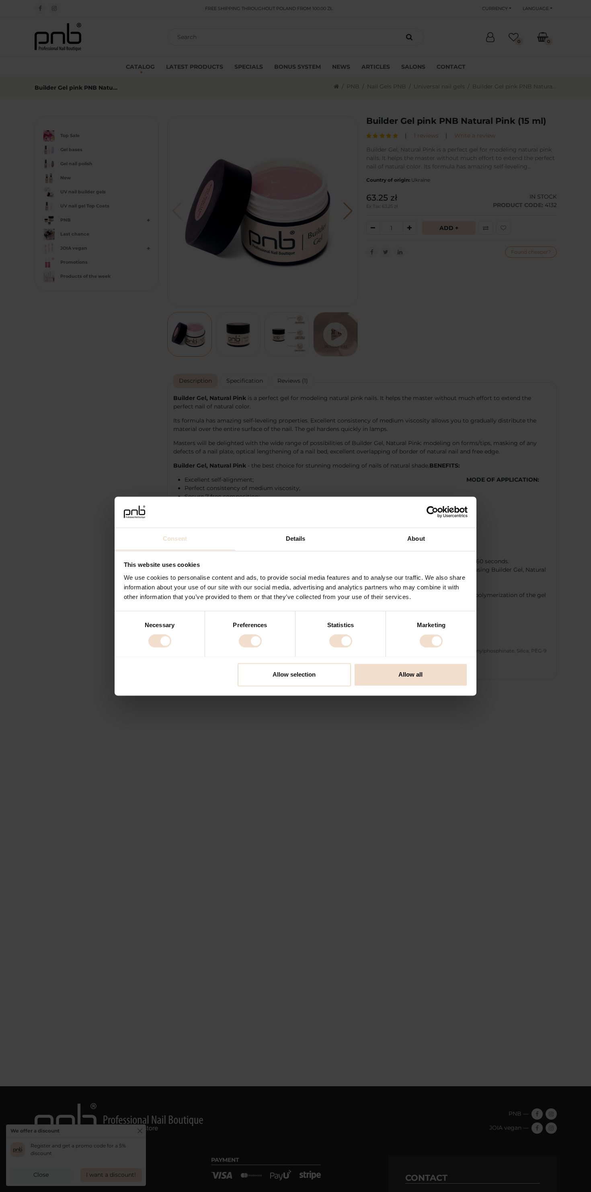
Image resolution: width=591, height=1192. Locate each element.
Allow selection (294, 674)
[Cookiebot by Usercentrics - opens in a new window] (432, 512)
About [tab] (416, 538)
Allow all (410, 674)
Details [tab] (296, 538)
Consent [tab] (175, 538)
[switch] (250, 640)
